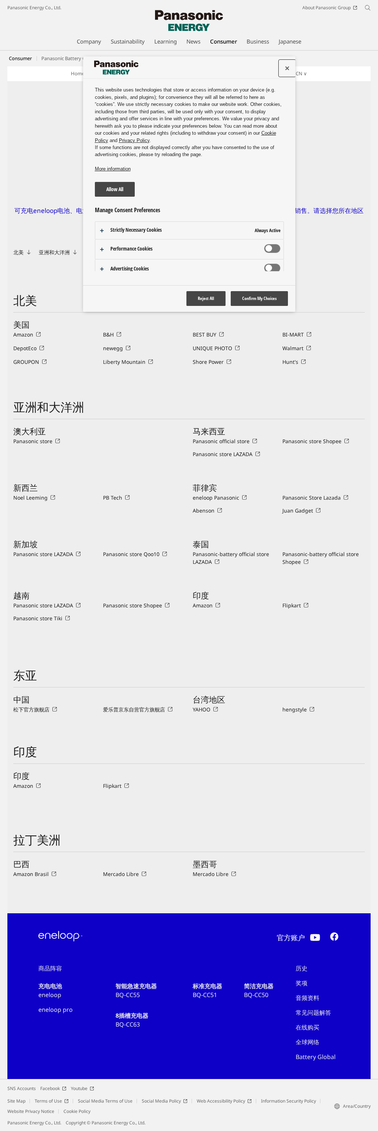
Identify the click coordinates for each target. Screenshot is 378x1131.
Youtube (79, 1088)
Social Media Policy (161, 1101)
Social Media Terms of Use (105, 1101)
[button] (298, 73)
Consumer (20, 58)
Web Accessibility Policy (221, 1101)
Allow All (114, 189)
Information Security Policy (288, 1101)
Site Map (16, 1101)
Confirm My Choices (259, 298)
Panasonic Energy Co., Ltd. (34, 7)
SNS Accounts (21, 1088)
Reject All (206, 298)
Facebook (50, 1088)
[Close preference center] (287, 68)
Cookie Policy (76, 1111)
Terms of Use (48, 1101)
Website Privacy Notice (30, 1111)
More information (113, 169)
